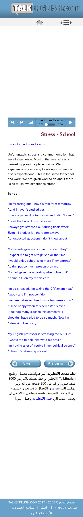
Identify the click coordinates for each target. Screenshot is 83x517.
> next (12, 122)
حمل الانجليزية (41, 398)
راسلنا (44, 507)
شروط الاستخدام (65, 507)
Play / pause (70, 122)
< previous (21, 122)
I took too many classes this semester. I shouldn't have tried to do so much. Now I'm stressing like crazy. (38, 317)
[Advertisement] (41, 71)
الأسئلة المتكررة (41, 513)
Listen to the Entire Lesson (26, 144)
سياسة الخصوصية (22, 507)
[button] (66, 24)
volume (31, 122)
